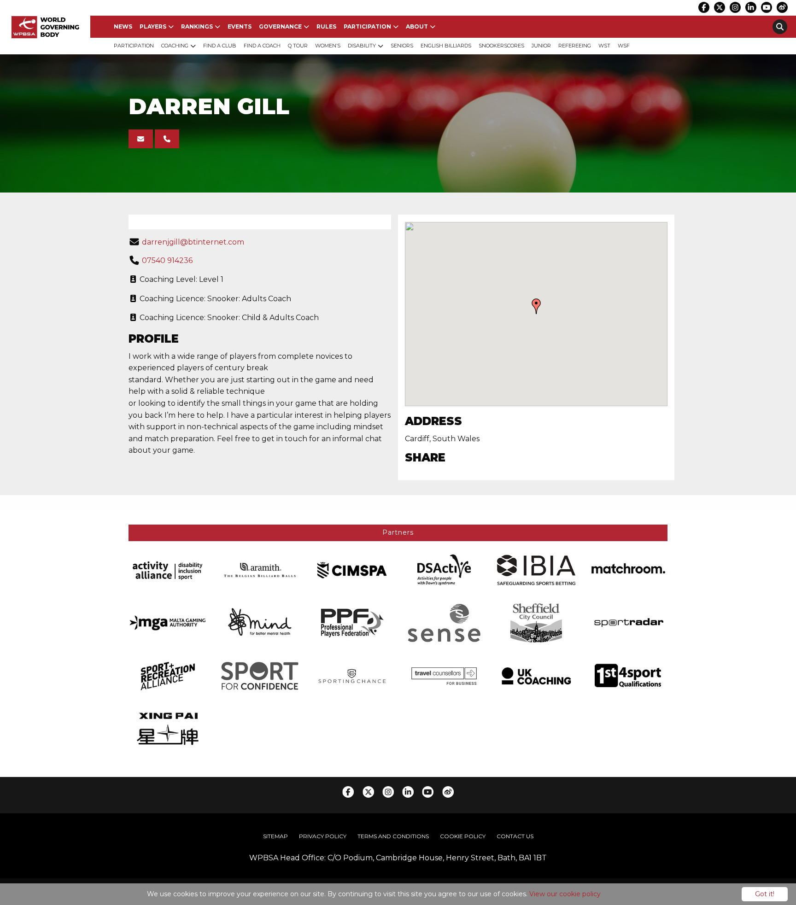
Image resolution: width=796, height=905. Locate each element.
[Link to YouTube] (766, 7)
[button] (536, 306)
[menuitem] (123, 27)
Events (240, 26)
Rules (326, 26)
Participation (367, 26)
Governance (280, 26)
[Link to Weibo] (782, 7)
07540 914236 (167, 260)
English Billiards (446, 45)
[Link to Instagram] (735, 7)
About (417, 26)
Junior (541, 45)
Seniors (402, 45)
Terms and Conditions (393, 836)
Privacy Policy (322, 836)
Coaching (174, 45)
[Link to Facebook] (704, 7)
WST (604, 45)
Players (153, 26)
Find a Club (219, 45)
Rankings (197, 26)
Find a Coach (262, 45)
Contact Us (515, 836)
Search (780, 27)
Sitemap (275, 836)
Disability (362, 45)
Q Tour (298, 45)
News (123, 26)
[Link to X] (719, 7)
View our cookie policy (565, 894)
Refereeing (574, 45)
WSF (624, 45)
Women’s (327, 45)
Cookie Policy (463, 836)
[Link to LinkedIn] (751, 7)
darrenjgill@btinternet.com (193, 242)
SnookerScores (501, 45)
